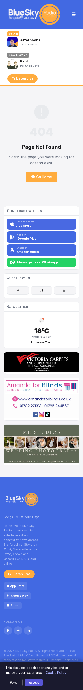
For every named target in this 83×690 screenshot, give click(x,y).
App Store (17, 586)
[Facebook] (18, 290)
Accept (34, 682)
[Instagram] (41, 290)
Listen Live (24, 78)
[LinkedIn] (65, 290)
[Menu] (73, 14)
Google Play (19, 595)
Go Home (44, 177)
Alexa (15, 605)
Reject (14, 682)
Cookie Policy (56, 672)
